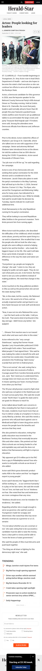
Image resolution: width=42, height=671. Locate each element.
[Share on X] (38, 31)
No (13, 640)
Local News (7, 19)
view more (20, 605)
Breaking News (28, 631)
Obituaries (9, 634)
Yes (7, 640)
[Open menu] (2, 2)
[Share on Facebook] (35, 31)
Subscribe (29, 2)
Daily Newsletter (11, 631)
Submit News (23, 13)
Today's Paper (12, 13)
